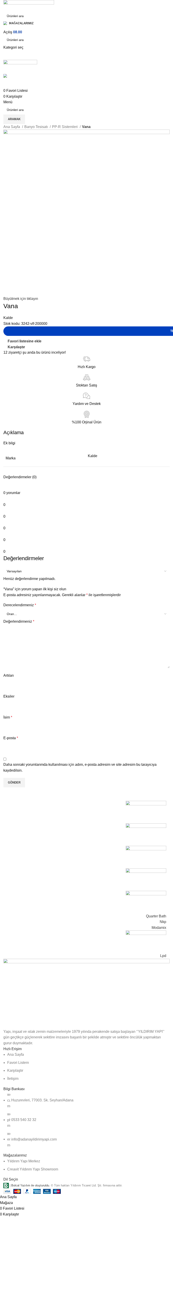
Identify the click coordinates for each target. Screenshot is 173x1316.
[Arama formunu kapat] (5, 5)
